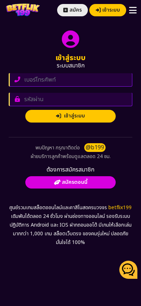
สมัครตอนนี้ (74, 182)
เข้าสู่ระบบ (73, 116)
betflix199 (120, 207)
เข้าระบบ (111, 10)
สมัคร (75, 10)
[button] (128, 270)
